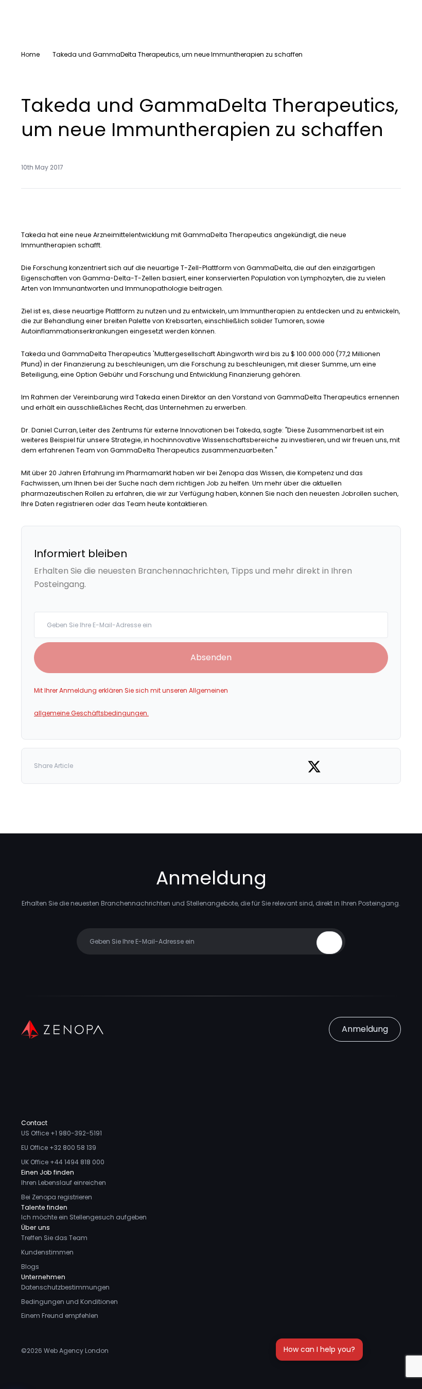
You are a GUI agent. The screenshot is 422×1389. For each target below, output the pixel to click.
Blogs (30, 1266)
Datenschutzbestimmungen (65, 1287)
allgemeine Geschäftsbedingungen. (91, 713)
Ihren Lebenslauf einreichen (63, 1182)
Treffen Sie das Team (54, 1237)
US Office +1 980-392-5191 (61, 1133)
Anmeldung (365, 1029)
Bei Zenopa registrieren (56, 1197)
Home (30, 54)
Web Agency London (76, 1350)
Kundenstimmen (47, 1252)
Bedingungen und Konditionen (69, 1301)
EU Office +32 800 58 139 (58, 1147)
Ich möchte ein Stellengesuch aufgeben (84, 1217)
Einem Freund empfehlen (59, 1315)
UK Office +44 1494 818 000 (62, 1162)
